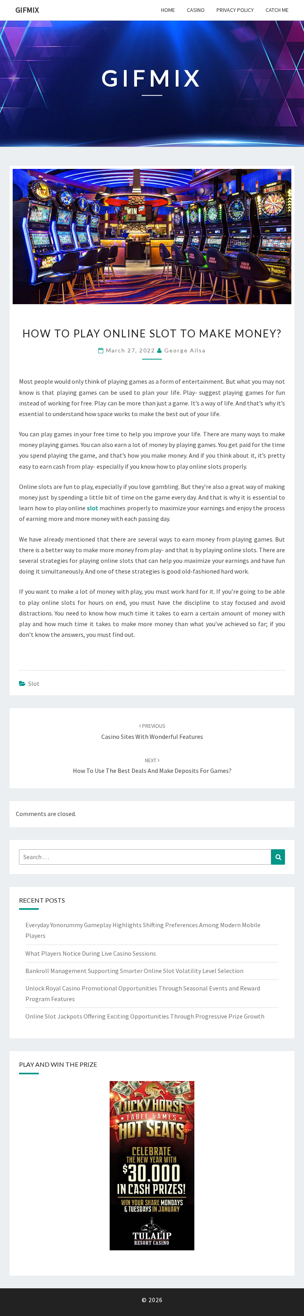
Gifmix (27, 10)
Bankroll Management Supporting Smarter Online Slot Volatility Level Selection (134, 971)
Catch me (277, 9)
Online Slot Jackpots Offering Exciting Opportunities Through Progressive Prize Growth (144, 1016)
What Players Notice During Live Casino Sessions (90, 953)
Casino (196, 9)
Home (168, 9)
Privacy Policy (235, 9)
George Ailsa (185, 350)
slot (34, 683)
